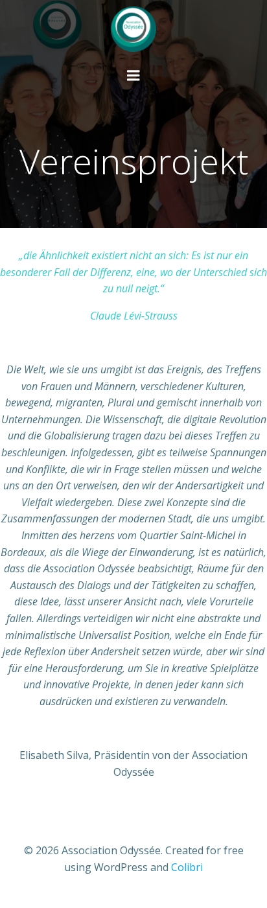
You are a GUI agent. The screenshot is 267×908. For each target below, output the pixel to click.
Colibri (187, 867)
